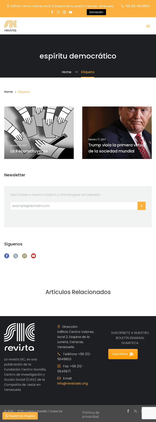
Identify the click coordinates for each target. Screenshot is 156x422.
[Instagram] (64, 12)
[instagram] (24, 256)
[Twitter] (58, 12)
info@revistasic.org (72, 383)
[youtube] (33, 256)
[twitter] (15, 256)
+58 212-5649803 (137, 6)
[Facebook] (52, 12)
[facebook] (6, 256)
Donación (96, 12)
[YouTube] (70, 12)
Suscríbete (120, 354)
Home (8, 92)
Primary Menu (148, 26)
